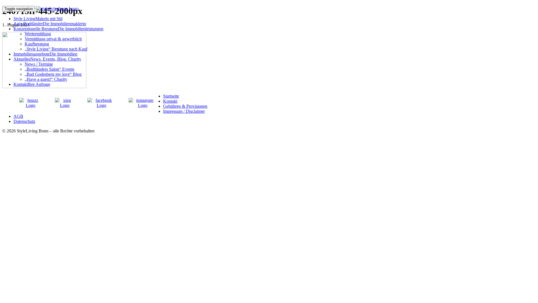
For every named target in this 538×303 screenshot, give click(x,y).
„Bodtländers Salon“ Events (49, 69)
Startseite (171, 96)
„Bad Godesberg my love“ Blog (53, 74)
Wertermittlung (38, 33)
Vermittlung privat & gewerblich (53, 38)
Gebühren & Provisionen (185, 106)
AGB (18, 116)
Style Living (37, 18)
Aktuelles (47, 59)
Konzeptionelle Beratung (58, 28)
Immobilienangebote (45, 54)
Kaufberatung (37, 44)
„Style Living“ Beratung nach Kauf (56, 49)
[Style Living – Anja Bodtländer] (57, 8)
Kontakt (31, 84)
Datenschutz (24, 121)
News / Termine (39, 64)
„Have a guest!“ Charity (46, 79)
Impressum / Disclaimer (184, 111)
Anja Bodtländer (49, 23)
